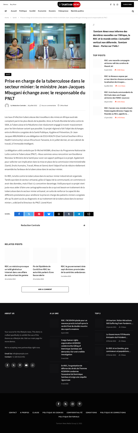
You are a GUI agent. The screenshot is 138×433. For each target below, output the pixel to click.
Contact (13, 412)
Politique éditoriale (69, 417)
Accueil (14, 11)
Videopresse (63, 11)
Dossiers (52, 11)
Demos (5, 4)
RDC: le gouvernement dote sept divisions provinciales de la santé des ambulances (73, 269)
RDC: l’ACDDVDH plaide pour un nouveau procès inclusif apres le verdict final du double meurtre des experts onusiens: (74, 324)
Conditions (91, 412)
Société (32, 11)
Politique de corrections (113, 412)
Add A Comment (45, 289)
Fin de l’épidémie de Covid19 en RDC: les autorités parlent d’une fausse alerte (43, 271)
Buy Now (13, 4)
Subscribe (127, 4)
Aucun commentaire (49, 105)
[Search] (132, 11)
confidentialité (74, 412)
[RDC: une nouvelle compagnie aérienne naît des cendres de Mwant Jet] (97, 63)
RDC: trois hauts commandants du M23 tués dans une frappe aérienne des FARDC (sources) (118, 95)
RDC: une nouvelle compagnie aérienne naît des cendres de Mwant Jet (117, 63)
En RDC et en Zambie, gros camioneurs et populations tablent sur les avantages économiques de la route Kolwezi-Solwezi (117, 350)
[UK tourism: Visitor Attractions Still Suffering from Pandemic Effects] (99, 323)
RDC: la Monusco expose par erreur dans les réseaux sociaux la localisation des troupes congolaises (118, 79)
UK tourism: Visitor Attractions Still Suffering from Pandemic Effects (119, 322)
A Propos (24, 412)
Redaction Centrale (19, 105)
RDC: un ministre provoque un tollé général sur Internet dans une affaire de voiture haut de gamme (17, 271)
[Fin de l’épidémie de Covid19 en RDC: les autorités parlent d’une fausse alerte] (45, 255)
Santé (8, 74)
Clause (35, 412)
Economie (42, 11)
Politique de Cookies (53, 412)
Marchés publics (77, 11)
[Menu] (6, 11)
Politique (23, 11)
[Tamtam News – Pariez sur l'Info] (69, 5)
